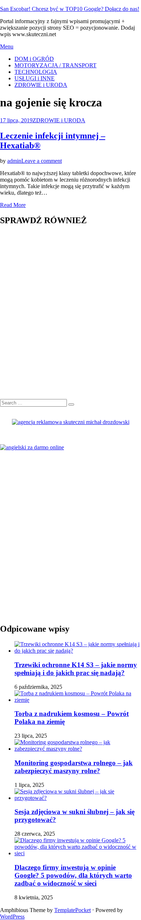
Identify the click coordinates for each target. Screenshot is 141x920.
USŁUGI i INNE (34, 78)
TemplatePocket (72, 910)
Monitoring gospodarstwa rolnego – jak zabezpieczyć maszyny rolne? (73, 767)
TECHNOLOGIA (35, 72)
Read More (13, 205)
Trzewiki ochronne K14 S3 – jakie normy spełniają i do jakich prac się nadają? (75, 669)
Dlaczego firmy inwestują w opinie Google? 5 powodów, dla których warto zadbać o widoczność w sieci (73, 875)
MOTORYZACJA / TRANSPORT (55, 65)
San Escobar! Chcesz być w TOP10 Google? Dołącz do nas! (69, 9)
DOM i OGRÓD (34, 59)
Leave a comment (41, 161)
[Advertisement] (70, 316)
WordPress (12, 916)
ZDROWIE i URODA (40, 85)
